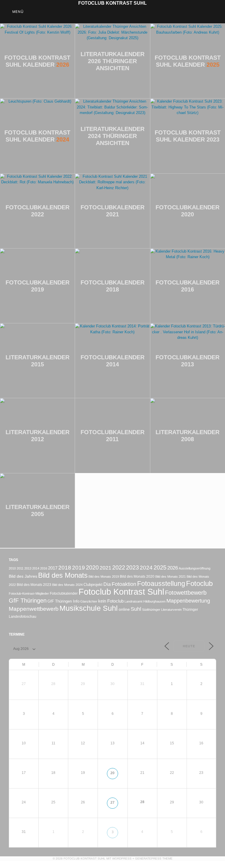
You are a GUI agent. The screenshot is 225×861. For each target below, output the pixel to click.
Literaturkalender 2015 (37, 360)
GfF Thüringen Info (63, 601)
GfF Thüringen (28, 600)
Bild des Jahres (23, 576)
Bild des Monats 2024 (67, 584)
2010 (12, 568)
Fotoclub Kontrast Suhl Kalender (37, 61)
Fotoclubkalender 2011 (112, 435)
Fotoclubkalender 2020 (187, 211)
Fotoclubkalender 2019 (37, 286)
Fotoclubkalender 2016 (187, 286)
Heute (189, 646)
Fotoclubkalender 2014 (112, 360)
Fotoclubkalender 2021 (112, 211)
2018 (64, 567)
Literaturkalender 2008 (187, 435)
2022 (118, 567)
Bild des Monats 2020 (137, 576)
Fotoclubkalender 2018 (112, 286)
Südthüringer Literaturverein (162, 609)
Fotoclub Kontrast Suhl (112, 3)
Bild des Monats (63, 575)
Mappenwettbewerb (34, 609)
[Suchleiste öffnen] (216, 11)
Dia (107, 584)
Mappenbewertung (188, 601)
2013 (27, 568)
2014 (35, 568)
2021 (105, 568)
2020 (92, 567)
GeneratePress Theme (154, 858)
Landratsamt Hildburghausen (145, 601)
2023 (132, 567)
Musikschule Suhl (88, 608)
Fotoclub (199, 583)
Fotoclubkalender (64, 593)
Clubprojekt (93, 584)
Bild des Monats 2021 (170, 576)
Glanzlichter (88, 601)
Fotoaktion (124, 584)
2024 (146, 568)
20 (112, 773)
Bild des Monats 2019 (103, 576)
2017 (52, 567)
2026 (172, 568)
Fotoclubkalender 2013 (187, 360)
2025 (160, 567)
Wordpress (122, 858)
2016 (43, 568)
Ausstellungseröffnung (194, 568)
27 (112, 802)
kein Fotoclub (111, 600)
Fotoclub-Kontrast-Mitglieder (29, 593)
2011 (20, 568)
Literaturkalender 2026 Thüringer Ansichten (112, 61)
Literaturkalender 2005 (37, 510)
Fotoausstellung (161, 583)
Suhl (136, 609)
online (124, 609)
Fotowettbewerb (186, 592)
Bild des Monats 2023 (34, 584)
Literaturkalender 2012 (37, 435)
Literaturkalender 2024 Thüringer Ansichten (112, 136)
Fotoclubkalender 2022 (37, 211)
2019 (78, 568)
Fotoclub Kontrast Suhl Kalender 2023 (188, 136)
